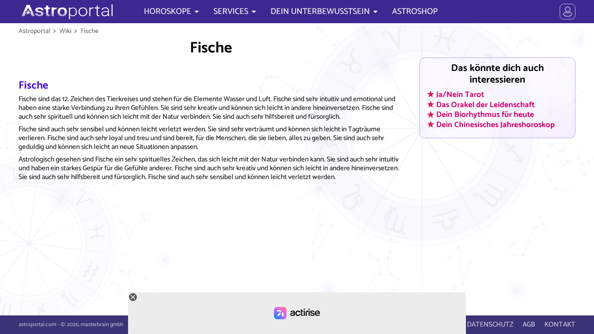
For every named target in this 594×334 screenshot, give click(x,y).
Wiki (65, 31)
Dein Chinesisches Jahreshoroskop (495, 125)
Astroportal (34, 31)
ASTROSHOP (415, 12)
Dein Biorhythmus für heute (485, 114)
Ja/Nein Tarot (460, 95)
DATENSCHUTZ (490, 324)
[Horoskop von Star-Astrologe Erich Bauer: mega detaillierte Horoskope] (66, 11)
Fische (89, 31)
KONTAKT (559, 324)
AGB (529, 324)
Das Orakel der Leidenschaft (485, 104)
